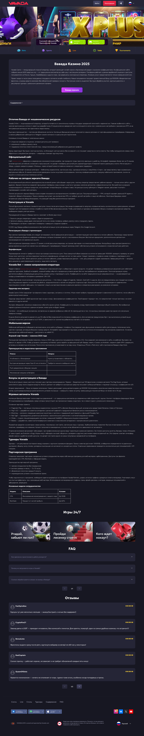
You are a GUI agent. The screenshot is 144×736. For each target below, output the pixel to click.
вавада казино (18, 161)
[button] (141, 26)
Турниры (38, 702)
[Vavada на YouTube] (131, 711)
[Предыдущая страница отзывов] (64, 687)
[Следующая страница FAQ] (79, 589)
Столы (29, 702)
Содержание (51, 702)
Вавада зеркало (72, 90)
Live (21, 702)
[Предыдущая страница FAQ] (64, 589)
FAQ (61, 702)
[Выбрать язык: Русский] (131, 3)
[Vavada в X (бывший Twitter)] (126, 711)
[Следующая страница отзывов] (79, 687)
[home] (18, 3)
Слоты (14, 702)
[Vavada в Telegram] (121, 3)
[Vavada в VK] (121, 711)
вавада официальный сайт (30, 269)
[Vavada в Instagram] (116, 711)
